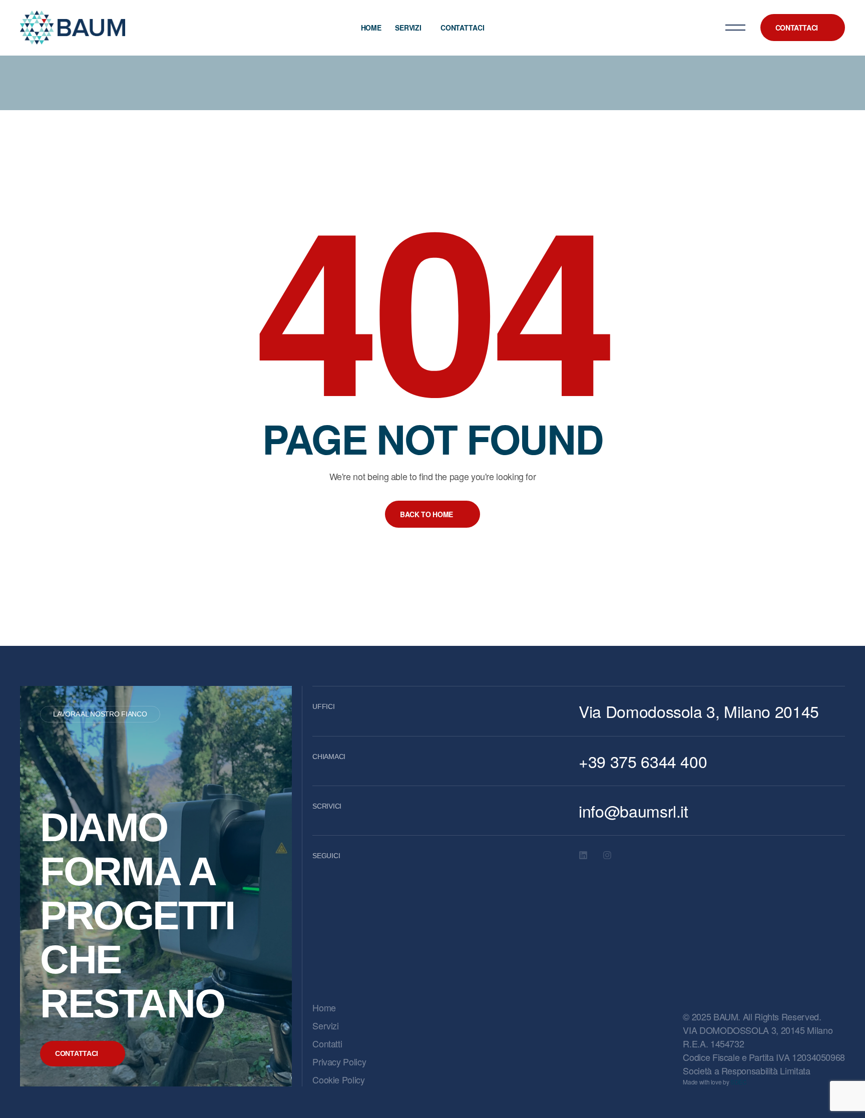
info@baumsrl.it (633, 810)
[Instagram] (607, 855)
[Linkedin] (583, 855)
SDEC (738, 1081)
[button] (802, 27)
